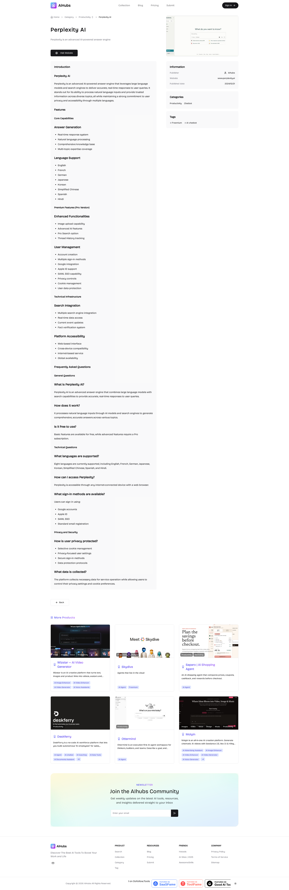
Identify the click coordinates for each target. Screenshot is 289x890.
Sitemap (215, 862)
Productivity (85, 17)
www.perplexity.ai (226, 78)
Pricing (155, 5)
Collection (124, 5)
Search (118, 851)
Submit (170, 5)
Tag (116, 868)
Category (119, 862)
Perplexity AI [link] (105, 17)
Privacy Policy (218, 851)
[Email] (53, 863)
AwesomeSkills (186, 862)
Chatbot (188, 103)
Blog (140, 5)
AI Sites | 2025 (186, 857)
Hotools (182, 851)
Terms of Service (219, 857)
